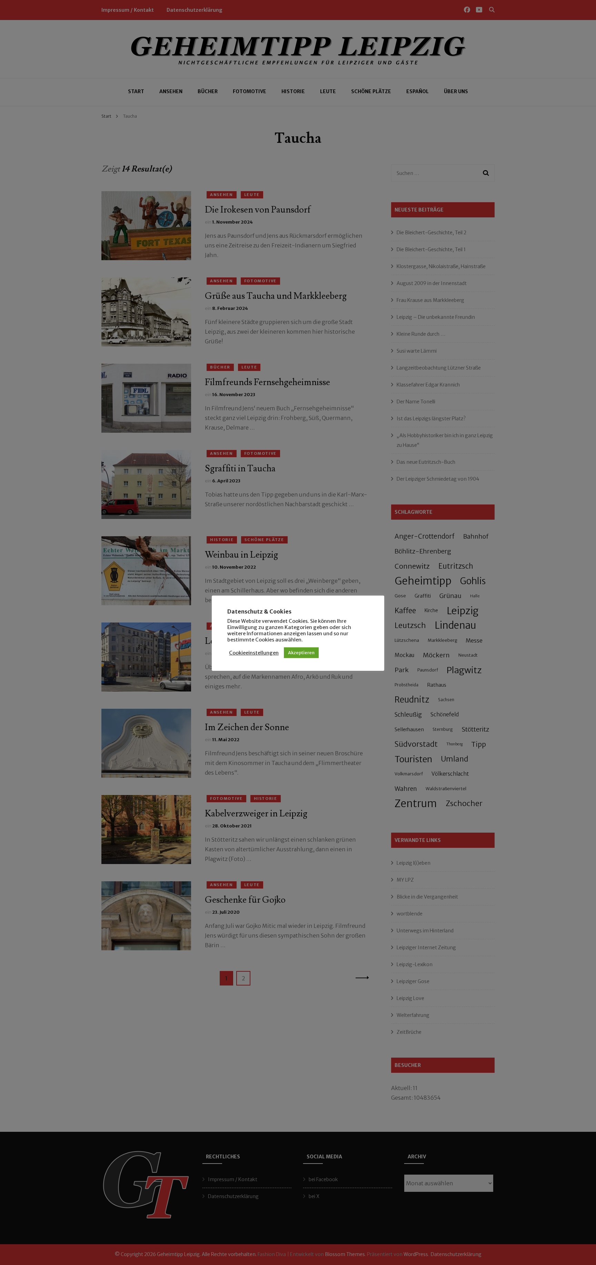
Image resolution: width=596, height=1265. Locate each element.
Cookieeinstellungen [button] (254, 653)
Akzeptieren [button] (301, 653)
